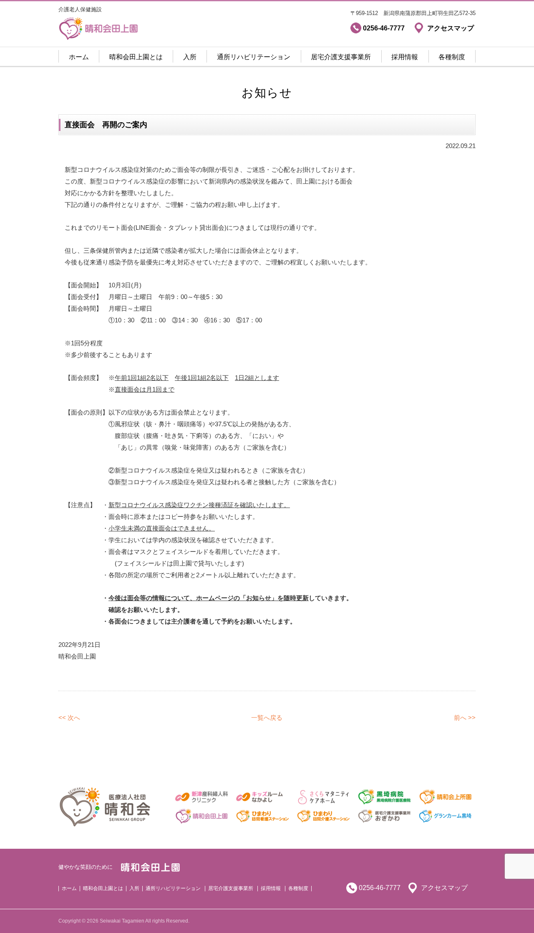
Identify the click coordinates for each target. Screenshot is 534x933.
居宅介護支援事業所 (341, 56)
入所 (189, 56)
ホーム (79, 56)
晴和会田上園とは (136, 56)
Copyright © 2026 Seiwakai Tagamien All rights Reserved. (123, 921)
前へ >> (465, 717)
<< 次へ (69, 717)
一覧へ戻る (266, 717)
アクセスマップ (444, 887)
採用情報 (404, 56)
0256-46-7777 (379, 887)
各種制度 (451, 56)
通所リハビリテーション (253, 56)
